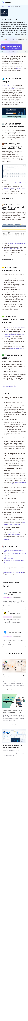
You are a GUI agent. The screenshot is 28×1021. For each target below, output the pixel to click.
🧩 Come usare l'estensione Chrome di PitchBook (13, 319)
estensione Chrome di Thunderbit (17, 183)
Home (2, 6)
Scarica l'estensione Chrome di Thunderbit (13, 572)
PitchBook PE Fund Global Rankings (13, 249)
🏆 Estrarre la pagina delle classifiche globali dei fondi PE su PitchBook (13, 207)
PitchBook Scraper (7, 85)
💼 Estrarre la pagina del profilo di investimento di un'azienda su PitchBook (12, 146)
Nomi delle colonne (7, 198)
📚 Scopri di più (9, 546)
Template (7, 6)
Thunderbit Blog (11, 532)
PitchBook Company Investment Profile (14, 188)
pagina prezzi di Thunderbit (9, 386)
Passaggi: (5, 180)
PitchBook (19, 68)
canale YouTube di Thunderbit (17, 348)
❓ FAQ (5, 393)
